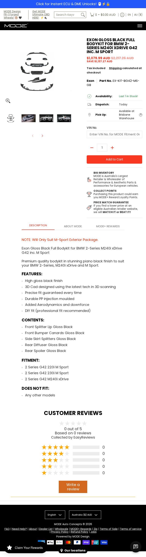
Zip (96, 529)
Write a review (73, 487)
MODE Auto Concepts (68, 524)
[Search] (83, 15)
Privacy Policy (60, 532)
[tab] (38, 226)
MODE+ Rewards (81, 529)
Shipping (115, 68)
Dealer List (46, 529)
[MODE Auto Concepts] (16, 25)
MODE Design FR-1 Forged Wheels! (12, 15)
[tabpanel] (73, 316)
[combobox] (67, 15)
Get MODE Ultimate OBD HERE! (41, 15)
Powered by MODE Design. (73, 536)
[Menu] (139, 25)
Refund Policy (79, 532)
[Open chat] (135, 546)
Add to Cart (114, 159)
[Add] (112, 147)
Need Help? (19, 529)
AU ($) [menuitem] (138, 15)
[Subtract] (92, 147)
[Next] (42, 136)
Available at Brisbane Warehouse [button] (126, 114)
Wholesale (61, 529)
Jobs (93, 532)
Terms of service (131, 529)
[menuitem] (102, 15)
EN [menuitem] (129, 15)
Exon (90, 81)
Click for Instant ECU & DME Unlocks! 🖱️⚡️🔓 (73, 4)
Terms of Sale (109, 529)
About (33, 529)
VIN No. (92, 128)
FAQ (7, 529)
